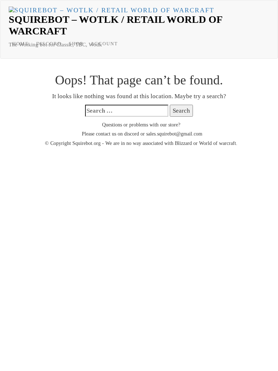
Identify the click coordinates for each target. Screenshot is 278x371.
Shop (76, 43)
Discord (49, 43)
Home (20, 43)
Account (104, 43)
